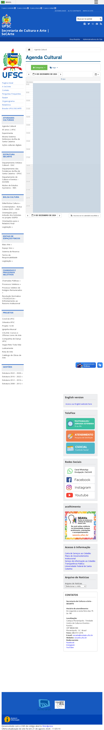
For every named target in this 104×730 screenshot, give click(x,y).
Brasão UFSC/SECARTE (12, 108)
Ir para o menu (22, 8)
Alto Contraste (74, 11)
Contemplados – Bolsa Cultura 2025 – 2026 (12, 207)
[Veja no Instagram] (97, 24)
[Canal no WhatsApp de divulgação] (80, 475)
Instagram (70, 645)
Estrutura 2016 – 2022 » (12, 376)
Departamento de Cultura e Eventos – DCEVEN (10, 179)
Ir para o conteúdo (8, 8)
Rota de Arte (7, 351)
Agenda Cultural (9, 126)
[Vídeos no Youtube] (93, 24)
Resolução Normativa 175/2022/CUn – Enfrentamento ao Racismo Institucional (11, 300)
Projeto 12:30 (8, 326)
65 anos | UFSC (9, 129)
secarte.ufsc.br (80, 637)
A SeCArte (6, 86)
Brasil (8, 2)
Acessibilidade (60, 11)
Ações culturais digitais (12, 145)
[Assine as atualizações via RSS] (101, 24)
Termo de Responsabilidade (9, 256)
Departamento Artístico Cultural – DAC (12, 163)
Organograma (8, 101)
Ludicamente (7, 348)
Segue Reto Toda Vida (11, 344)
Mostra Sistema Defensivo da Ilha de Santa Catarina (11, 139)
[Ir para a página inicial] (28, 50)
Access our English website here (79, 404)
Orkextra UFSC (8, 322)
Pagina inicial (7, 83)
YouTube (70, 647)
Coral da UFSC (8, 319)
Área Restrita (75, 39)
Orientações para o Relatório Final (10, 222)
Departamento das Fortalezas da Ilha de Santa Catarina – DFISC (12, 171)
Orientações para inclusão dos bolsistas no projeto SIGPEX (11, 215)
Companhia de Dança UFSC (11, 340)
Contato (5, 90)
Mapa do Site (88, 11)
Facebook (70, 642)
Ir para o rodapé (49, 8)
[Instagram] (80, 490)
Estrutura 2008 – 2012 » (12, 383)
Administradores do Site (92, 39)
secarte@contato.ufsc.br (83, 635)
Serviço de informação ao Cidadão (80, 561)
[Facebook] (80, 482)
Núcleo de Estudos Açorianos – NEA (10, 186)
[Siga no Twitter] (89, 24)
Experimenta (7, 133)
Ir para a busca (36, 8)
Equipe (5, 97)
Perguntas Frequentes (11, 94)
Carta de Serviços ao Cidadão (78, 553)
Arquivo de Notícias (73, 583)
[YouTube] (80, 498)
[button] (84, 215)
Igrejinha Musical (9, 329)
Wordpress (47, 726)
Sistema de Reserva (10, 251)
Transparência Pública (74, 563)
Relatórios (6, 105)
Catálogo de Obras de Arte (11, 356)
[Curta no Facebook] (85, 24)
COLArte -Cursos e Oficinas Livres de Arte (11, 334)
